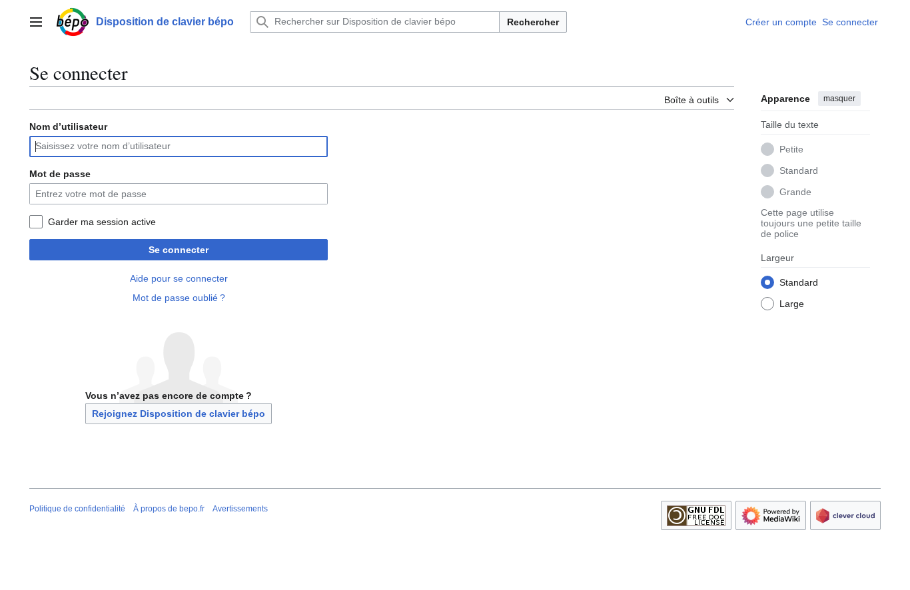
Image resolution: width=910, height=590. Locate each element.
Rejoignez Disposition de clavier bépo (178, 413)
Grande (795, 191)
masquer (839, 98)
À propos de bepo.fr (169, 508)
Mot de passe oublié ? (179, 297)
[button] (36, 22)
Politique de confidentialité (77, 508)
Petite (791, 148)
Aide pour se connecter (179, 278)
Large (791, 303)
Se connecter (179, 249)
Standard (798, 169)
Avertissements (240, 508)
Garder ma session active (102, 221)
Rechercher (533, 22)
